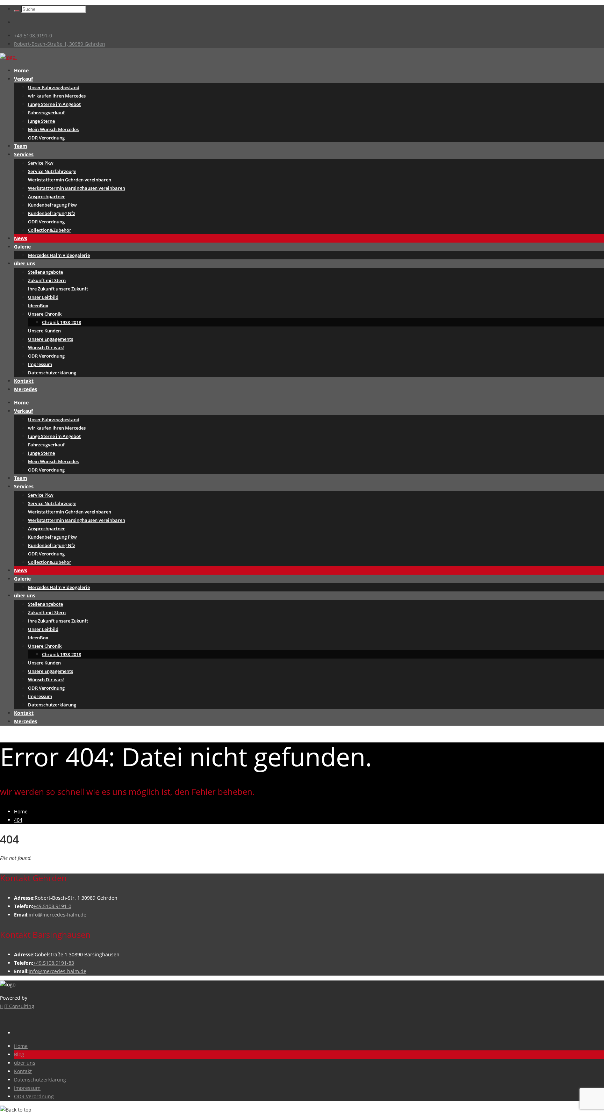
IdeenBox (38, 305)
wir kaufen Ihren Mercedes (57, 96)
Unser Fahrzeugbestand (53, 87)
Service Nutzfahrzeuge (52, 171)
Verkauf (23, 79)
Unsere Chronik (45, 314)
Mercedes (25, 389)
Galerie (22, 246)
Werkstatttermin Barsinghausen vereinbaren (76, 188)
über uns (24, 263)
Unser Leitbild (43, 297)
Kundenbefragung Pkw (52, 205)
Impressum (40, 364)
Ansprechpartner (46, 196)
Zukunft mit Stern (47, 280)
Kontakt (24, 381)
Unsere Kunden (44, 331)
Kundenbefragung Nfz (51, 213)
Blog (19, 1054)
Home (21, 70)
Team (20, 146)
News (20, 238)
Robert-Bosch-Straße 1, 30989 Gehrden (59, 44)
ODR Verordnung (46, 138)
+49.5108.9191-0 (33, 35)
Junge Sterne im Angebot (54, 104)
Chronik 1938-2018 (61, 322)
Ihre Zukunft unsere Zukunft (58, 289)
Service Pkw (40, 163)
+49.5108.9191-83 (53, 963)
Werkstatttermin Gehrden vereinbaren (69, 180)
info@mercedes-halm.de (57, 914)
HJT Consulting (17, 1006)
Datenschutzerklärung (52, 372)
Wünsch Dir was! (46, 347)
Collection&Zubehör (49, 230)
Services (24, 154)
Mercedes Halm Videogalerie (59, 255)
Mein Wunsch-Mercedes (53, 129)
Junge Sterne (41, 121)
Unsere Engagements (50, 339)
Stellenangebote (45, 272)
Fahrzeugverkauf (46, 112)
